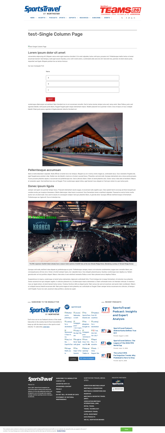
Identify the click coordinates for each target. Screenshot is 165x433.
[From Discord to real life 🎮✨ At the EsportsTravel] (86, 342)
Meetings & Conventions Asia (95, 391)
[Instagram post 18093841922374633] (86, 333)
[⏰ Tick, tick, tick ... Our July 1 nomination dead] (95, 333)
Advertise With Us (63, 384)
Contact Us (60, 381)
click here (46, 327)
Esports (72, 18)
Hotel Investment (90, 414)
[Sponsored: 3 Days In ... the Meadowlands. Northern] (69, 333)
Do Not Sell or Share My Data (67, 394)
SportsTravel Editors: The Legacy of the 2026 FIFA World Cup (124, 343)
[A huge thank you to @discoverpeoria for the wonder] (69, 351)
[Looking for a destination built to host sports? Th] (69, 324)
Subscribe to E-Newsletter (66, 378)
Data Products (89, 417)
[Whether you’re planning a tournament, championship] (69, 316)
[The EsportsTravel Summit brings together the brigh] (77, 351)
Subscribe (96, 18)
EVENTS (107, 18)
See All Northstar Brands (94, 419)
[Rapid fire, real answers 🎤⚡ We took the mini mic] (95, 342)
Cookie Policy (61, 431)
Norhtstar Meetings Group (94, 385)
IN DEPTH (41, 18)
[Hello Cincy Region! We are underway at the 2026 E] (95, 351)
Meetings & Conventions (93, 388)
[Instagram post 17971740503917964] (77, 324)
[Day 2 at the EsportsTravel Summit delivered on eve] (69, 342)
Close (126, 429)
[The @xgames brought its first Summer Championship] (86, 324)
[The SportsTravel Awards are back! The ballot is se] (86, 316)
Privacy (59, 389)
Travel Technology (91, 409)
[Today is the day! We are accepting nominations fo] (77, 333)
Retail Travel (89, 406)
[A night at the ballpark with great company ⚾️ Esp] (77, 342)
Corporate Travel (91, 411)
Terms (58, 392)
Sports (62, 18)
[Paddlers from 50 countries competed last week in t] (95, 316)
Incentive (87, 393)
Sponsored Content (63, 386)
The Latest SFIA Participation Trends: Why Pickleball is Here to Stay (124, 355)
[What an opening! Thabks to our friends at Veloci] (86, 351)
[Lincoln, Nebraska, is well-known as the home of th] (77, 316)
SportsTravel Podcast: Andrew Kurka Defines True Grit (125, 330)
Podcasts (53, 18)
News (32, 18)
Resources (84, 18)
